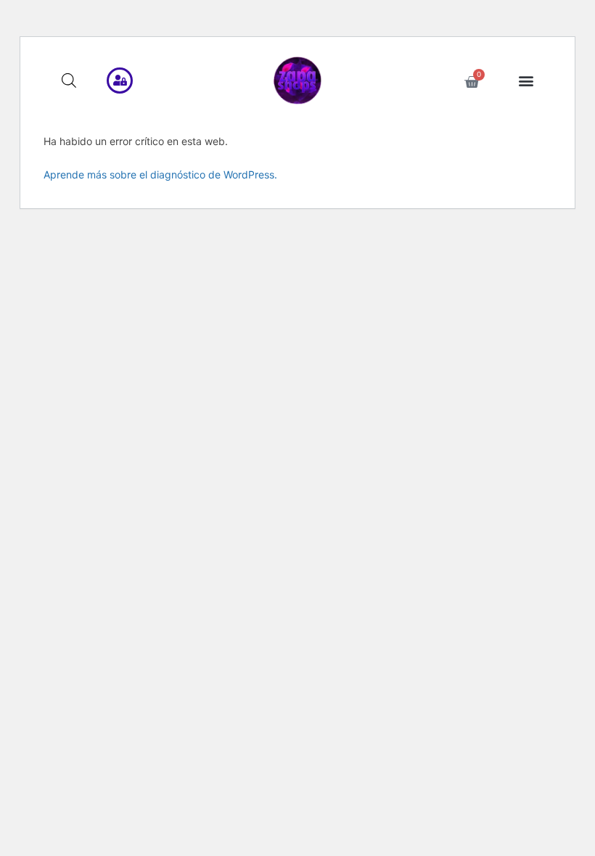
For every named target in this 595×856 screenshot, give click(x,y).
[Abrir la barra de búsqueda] (69, 80)
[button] (526, 81)
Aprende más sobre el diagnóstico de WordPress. (160, 174)
